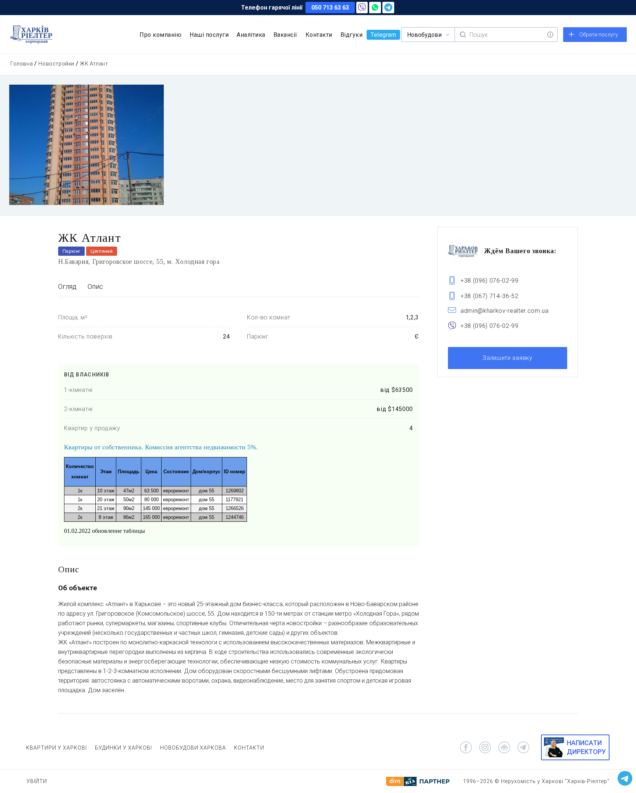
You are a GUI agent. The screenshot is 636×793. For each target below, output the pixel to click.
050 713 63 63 (330, 7)
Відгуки (351, 34)
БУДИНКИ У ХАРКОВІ (123, 748)
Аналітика (251, 34)
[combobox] (506, 34)
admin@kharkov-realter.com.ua (504, 310)
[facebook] (466, 747)
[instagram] (485, 747)
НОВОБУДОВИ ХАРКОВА (193, 748)
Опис (95, 286)
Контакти (318, 34)
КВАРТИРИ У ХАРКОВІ (56, 748)
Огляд (67, 286)
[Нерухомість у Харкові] (31, 34)
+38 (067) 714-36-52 (489, 295)
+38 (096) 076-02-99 (489, 280)
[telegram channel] (523, 747)
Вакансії (285, 34)
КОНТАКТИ (249, 748)
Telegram (383, 34)
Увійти (36, 781)
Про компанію (160, 34)
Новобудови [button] (424, 34)
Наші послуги (209, 34)
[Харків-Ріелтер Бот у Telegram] (625, 778)
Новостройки (56, 64)
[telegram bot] (504, 747)
